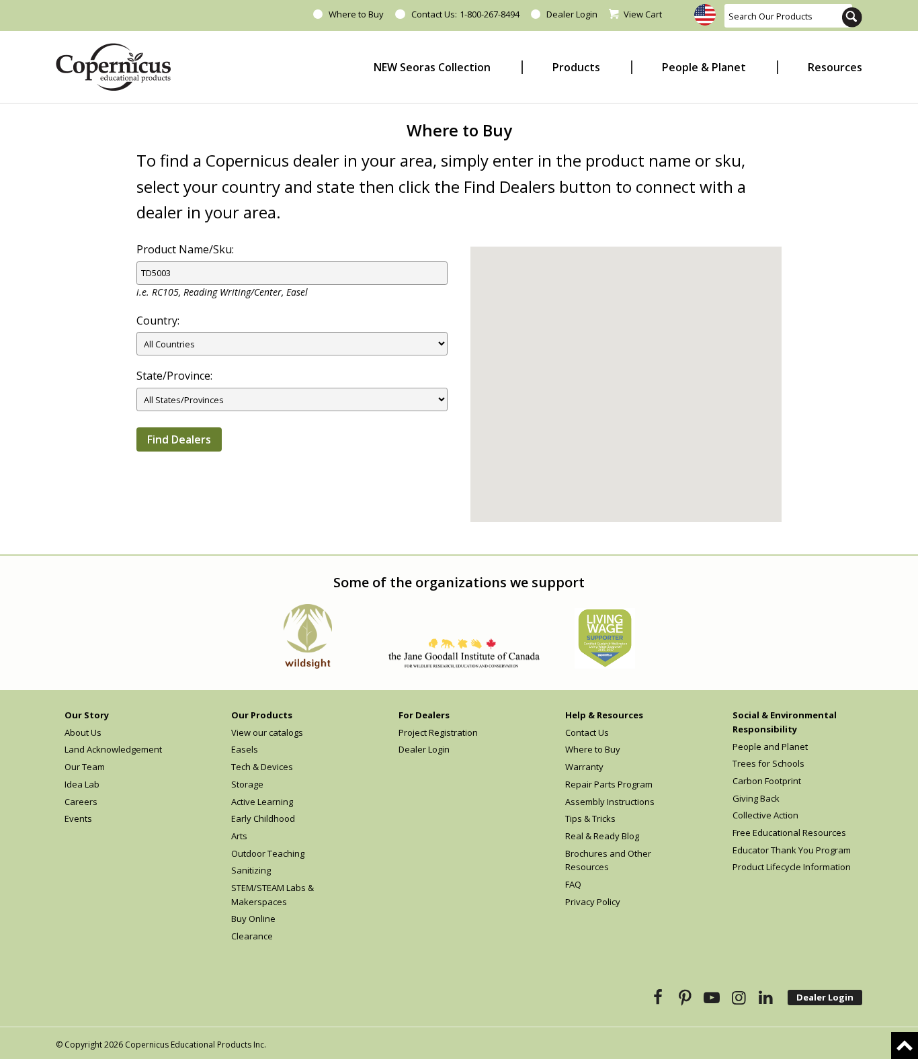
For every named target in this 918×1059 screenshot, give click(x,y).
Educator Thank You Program (792, 850)
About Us (83, 732)
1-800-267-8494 (489, 14)
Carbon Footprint (767, 781)
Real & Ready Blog (602, 836)
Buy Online (253, 919)
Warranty (584, 767)
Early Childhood (263, 818)
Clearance (252, 936)
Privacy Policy (592, 902)
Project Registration (438, 732)
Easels (244, 749)
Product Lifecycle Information (792, 867)
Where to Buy (356, 14)
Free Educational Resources (789, 833)
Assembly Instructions (610, 802)
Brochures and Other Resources (608, 860)
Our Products (261, 715)
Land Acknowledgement (113, 749)
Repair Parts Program (609, 784)
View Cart (643, 14)
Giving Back (756, 798)
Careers (81, 802)
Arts (239, 836)
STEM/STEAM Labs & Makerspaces (272, 895)
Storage (247, 784)
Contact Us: (433, 14)
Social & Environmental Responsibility (785, 722)
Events (78, 818)
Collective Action (765, 815)
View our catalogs (267, 732)
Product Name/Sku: (185, 249)
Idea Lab (82, 784)
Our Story (87, 715)
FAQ (573, 884)
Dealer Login (571, 14)
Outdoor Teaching (267, 853)
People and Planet (770, 746)
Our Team (85, 767)
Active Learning (262, 802)
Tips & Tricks (590, 818)
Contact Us (587, 732)
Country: (157, 320)
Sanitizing (251, 870)
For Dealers (424, 715)
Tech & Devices (262, 767)
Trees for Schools (768, 763)
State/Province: (174, 375)
